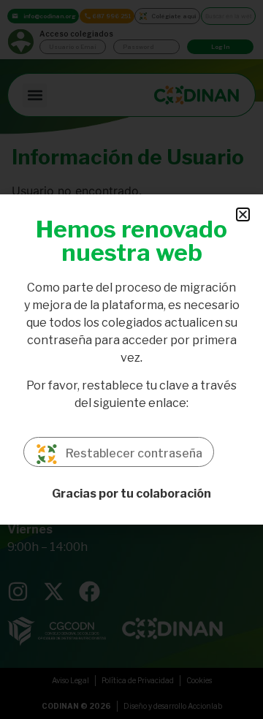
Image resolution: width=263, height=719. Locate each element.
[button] (242, 214)
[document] (131, 359)
